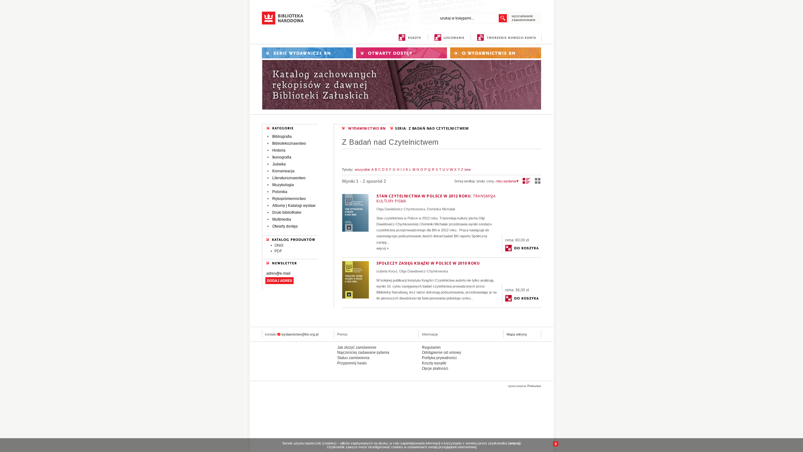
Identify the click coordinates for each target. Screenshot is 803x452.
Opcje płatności (435, 368)
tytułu (480, 181)
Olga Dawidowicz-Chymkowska (400, 209)
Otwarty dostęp (285, 226)
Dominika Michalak (441, 209)
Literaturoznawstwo (289, 178)
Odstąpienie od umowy (441, 352)
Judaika (279, 164)
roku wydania (506, 181)
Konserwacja (283, 171)
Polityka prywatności (439, 358)
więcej (514, 443)
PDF (278, 251)
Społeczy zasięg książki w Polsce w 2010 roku (428, 263)
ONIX (279, 245)
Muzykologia (283, 185)
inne (468, 169)
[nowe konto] (507, 37)
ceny (490, 181)
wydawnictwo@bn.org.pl (299, 334)
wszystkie (362, 169)
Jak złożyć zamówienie (356, 347)
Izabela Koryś (386, 271)
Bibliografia (282, 136)
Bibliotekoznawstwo (289, 143)
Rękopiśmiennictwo (289, 198)
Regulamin (431, 347)
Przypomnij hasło (352, 363)
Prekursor (534, 386)
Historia (278, 150)
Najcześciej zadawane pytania (363, 352)
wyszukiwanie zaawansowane (523, 18)
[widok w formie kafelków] (537, 180)
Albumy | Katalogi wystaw (294, 205)
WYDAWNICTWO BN (367, 128)
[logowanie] (450, 37)
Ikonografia (281, 157)
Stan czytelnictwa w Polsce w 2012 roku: (436, 198)
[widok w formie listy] (526, 180)
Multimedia (281, 219)
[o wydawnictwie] (495, 52)
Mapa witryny (517, 334)
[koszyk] (410, 37)
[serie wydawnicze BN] (307, 52)
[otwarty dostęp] (401, 52)
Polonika (279, 192)
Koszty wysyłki (434, 363)
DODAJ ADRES (279, 280)
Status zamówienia (353, 358)
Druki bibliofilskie (286, 212)
